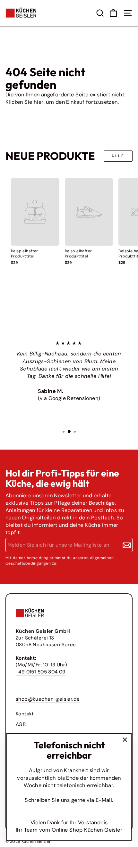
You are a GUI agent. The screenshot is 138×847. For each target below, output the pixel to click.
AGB (21, 724)
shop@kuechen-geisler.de (48, 699)
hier (39, 102)
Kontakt (25, 714)
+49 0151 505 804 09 (41, 672)
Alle (118, 156)
